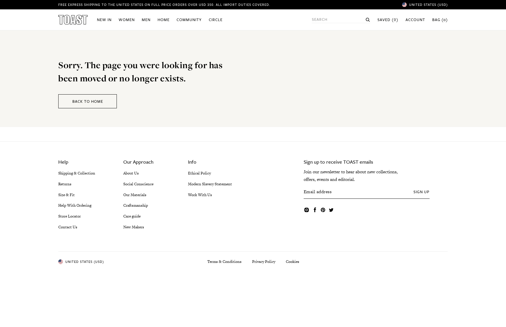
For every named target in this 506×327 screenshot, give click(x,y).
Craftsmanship (135, 205)
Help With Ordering (74, 205)
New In (104, 20)
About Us (131, 173)
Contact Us (67, 227)
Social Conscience (138, 184)
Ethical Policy (199, 173)
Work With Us (200, 195)
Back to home (87, 101)
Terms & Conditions (224, 261)
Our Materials (134, 195)
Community (189, 20)
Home (164, 20)
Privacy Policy (263, 261)
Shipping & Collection (76, 173)
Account (415, 20)
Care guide (132, 216)
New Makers (133, 227)
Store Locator (69, 216)
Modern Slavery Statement (210, 184)
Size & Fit (66, 195)
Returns (64, 184)
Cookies (292, 261)
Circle (216, 20)
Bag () (440, 20)
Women (127, 20)
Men (146, 20)
